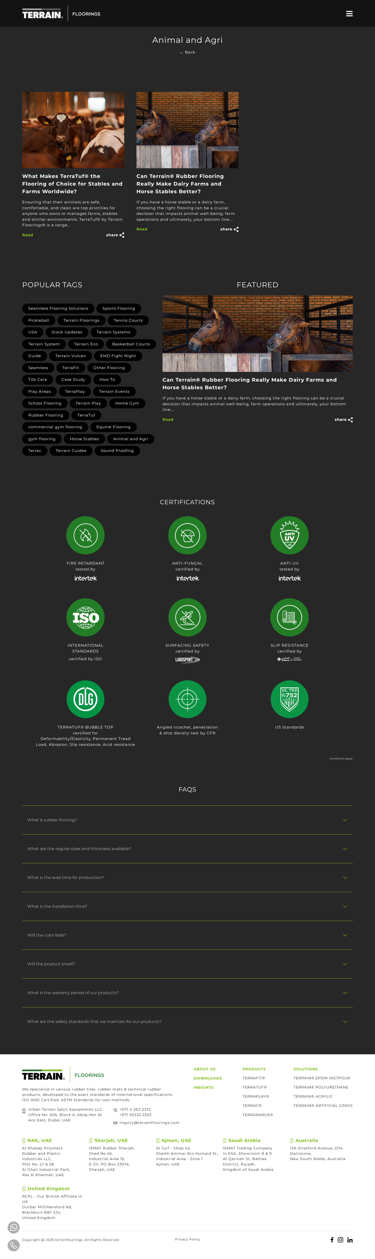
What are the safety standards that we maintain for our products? (94, 1021)
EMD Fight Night (118, 355)
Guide (34, 355)
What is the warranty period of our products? (73, 992)
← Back (187, 52)
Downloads (208, 1078)
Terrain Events (114, 391)
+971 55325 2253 (136, 1114)
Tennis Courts (128, 320)
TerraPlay (75, 391)
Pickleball (38, 320)
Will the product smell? (51, 964)
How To (107, 379)
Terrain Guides (71, 450)
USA (32, 332)
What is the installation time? (57, 906)
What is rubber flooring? (52, 819)
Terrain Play (88, 403)
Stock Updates (67, 332)
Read (27, 234)
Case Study (73, 379)
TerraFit (70, 367)
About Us (205, 1069)
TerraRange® (258, 1114)
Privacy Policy (187, 1239)
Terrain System (44, 344)
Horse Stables (84, 438)
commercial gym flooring (55, 426)
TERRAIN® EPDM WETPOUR (322, 1078)
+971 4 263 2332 (135, 1109)
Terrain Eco (86, 344)
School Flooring (44, 403)
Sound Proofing (117, 450)
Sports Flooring (119, 308)
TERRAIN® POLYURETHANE (321, 1087)
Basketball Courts (131, 344)
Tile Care (37, 379)
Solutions (306, 1069)
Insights (204, 1087)
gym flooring (42, 438)
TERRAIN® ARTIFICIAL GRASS (323, 1105)
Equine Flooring (113, 426)
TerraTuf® (255, 1087)
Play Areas (39, 391)
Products (254, 1069)
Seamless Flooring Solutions (58, 308)
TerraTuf (86, 415)
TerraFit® (254, 1078)
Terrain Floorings (81, 320)
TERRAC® (252, 1105)
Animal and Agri (130, 438)
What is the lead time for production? (65, 877)
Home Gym (127, 403)
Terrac (34, 450)
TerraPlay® (256, 1096)
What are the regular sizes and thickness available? (79, 848)
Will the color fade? (46, 935)
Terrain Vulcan (70, 355)
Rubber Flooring (45, 415)
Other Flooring (109, 367)
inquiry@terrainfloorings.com (150, 1122)
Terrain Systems (113, 332)
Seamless (38, 367)
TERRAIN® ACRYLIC (313, 1096)
